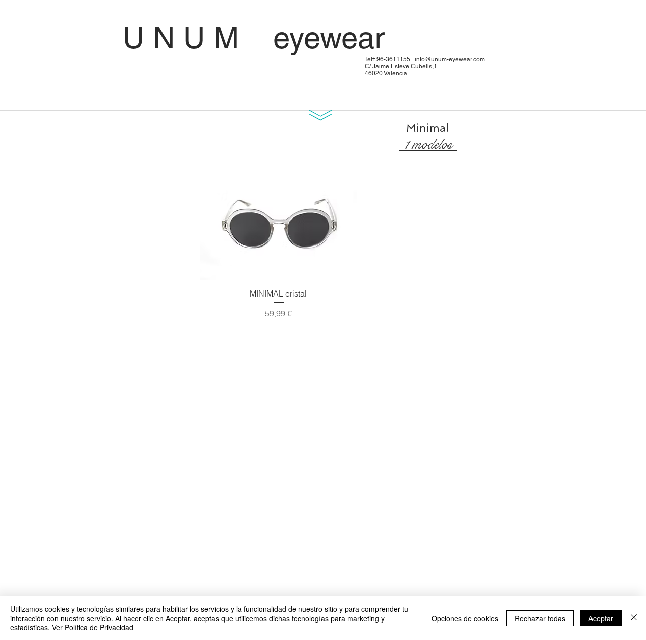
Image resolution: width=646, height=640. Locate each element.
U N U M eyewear (301, 38)
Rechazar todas (540, 618)
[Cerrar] (634, 618)
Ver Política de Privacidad (92, 627)
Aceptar (600, 618)
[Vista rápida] (278, 227)
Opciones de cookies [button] (465, 618)
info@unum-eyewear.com (450, 59)
